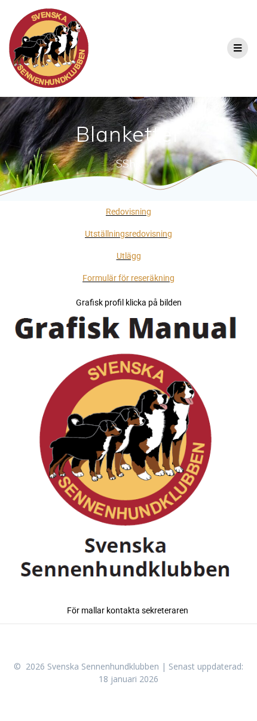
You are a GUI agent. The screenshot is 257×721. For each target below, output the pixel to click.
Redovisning (128, 211)
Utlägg (129, 256)
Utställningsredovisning (128, 234)
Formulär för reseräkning (128, 278)
